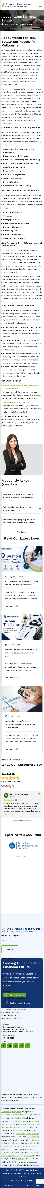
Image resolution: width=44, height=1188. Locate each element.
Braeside (22, 1118)
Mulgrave (5, 1146)
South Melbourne (9, 1156)
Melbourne (15, 1143)
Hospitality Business (10, 1018)
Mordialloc (35, 1143)
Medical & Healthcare (11, 1004)
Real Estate (6, 1007)
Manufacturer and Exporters (14, 1001)
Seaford (34, 1152)
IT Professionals (8, 1015)
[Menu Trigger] (40, 5)
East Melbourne (18, 1130)
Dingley (16, 1127)
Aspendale (6, 1112)
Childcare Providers (10, 1012)
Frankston (20, 1134)
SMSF (4, 971)
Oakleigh (5, 1149)
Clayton (24, 1124)
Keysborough (33, 1137)
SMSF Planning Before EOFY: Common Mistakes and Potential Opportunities (20, 724)
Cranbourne (34, 1124)
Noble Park (29, 1146)
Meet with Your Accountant (17, 402)
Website (13, 1180)
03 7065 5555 (7, 1038)
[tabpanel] (22, 845)
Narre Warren (17, 1146)
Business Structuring (11, 969)
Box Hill (13, 1118)
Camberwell (16, 1121)
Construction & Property (12, 999)
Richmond (6, 1152)
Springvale (29, 1156)
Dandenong (6, 1127)
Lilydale (37, 1140)
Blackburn (36, 1115)
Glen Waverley (32, 1134)
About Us (5, 974)
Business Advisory (9, 966)
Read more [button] (8, 814)
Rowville (15, 1152)
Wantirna (20, 1159)
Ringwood (16, 1112)
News (3, 977)
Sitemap (5, 985)
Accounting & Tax (9, 963)
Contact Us (6, 982)
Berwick (25, 1115)
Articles (5, 980)
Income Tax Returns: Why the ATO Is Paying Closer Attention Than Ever (21, 652)
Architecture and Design (12, 996)
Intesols (30, 1180)
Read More (10, 606)
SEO (21, 1180)
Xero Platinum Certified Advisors (16, 1010)
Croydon (24, 1127)
